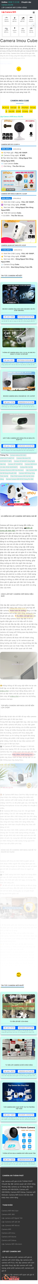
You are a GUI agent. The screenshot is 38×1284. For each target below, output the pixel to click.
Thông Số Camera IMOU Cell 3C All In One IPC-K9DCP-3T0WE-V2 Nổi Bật (19, 353)
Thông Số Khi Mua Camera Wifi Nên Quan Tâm (19, 1153)
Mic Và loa (6, 107)
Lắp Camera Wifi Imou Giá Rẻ (11, 117)
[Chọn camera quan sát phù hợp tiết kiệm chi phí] (34, 25)
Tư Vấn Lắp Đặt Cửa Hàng (19, 1021)
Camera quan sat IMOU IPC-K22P (13, 245)
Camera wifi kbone (9, 1237)
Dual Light (13, 107)
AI (6, 111)
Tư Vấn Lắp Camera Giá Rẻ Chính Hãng (19, 1065)
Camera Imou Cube (19, 101)
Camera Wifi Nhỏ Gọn (10, 1211)
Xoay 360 (11, 111)
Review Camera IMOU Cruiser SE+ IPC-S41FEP (19, 396)
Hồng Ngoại (25, 107)
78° (19, 107)
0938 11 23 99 (13, 2)
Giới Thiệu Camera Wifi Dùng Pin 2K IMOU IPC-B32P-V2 (19, 438)
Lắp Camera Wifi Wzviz (11, 1225)
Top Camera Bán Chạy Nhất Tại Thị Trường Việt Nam (19, 1107)
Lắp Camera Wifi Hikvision (12, 1244)
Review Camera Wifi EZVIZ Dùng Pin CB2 (19, 479)
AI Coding (25, 111)
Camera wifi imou (8, 1233)
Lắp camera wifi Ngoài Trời (12, 1218)
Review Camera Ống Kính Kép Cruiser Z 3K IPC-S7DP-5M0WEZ (19, 309)
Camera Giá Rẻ (7, 5)
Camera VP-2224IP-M (15, 464)
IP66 (31, 111)
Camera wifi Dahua (9, 1240)
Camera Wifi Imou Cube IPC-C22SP (14, 194)
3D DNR (18, 111)
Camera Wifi (6, 1229)
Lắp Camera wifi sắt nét (11, 1222)
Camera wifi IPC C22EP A (10, 144)
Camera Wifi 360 (8, 1214)
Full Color (32, 107)
